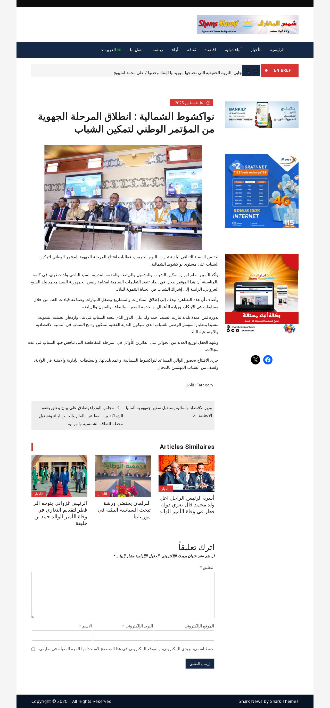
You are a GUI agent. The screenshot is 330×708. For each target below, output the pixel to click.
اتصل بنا (137, 49)
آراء (175, 49)
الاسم (85, 626)
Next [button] (255, 70)
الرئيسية (277, 49)
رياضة (158, 49)
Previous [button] (246, 70)
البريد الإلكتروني (137, 626)
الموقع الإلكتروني (199, 626)
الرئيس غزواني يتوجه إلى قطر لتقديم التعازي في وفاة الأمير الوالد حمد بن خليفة (59, 513)
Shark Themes (284, 701)
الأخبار (256, 49)
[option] (146, 70)
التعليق (207, 567)
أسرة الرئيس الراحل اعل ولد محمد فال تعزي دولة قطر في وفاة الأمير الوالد (186, 504)
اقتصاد (210, 49)
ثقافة (191, 49)
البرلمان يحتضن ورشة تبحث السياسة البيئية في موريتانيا (124, 510)
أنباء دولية (233, 49)
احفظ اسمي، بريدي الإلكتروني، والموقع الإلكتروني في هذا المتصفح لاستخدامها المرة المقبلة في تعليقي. (126, 648)
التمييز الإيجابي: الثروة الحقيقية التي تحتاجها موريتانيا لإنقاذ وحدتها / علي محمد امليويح (185, 70)
